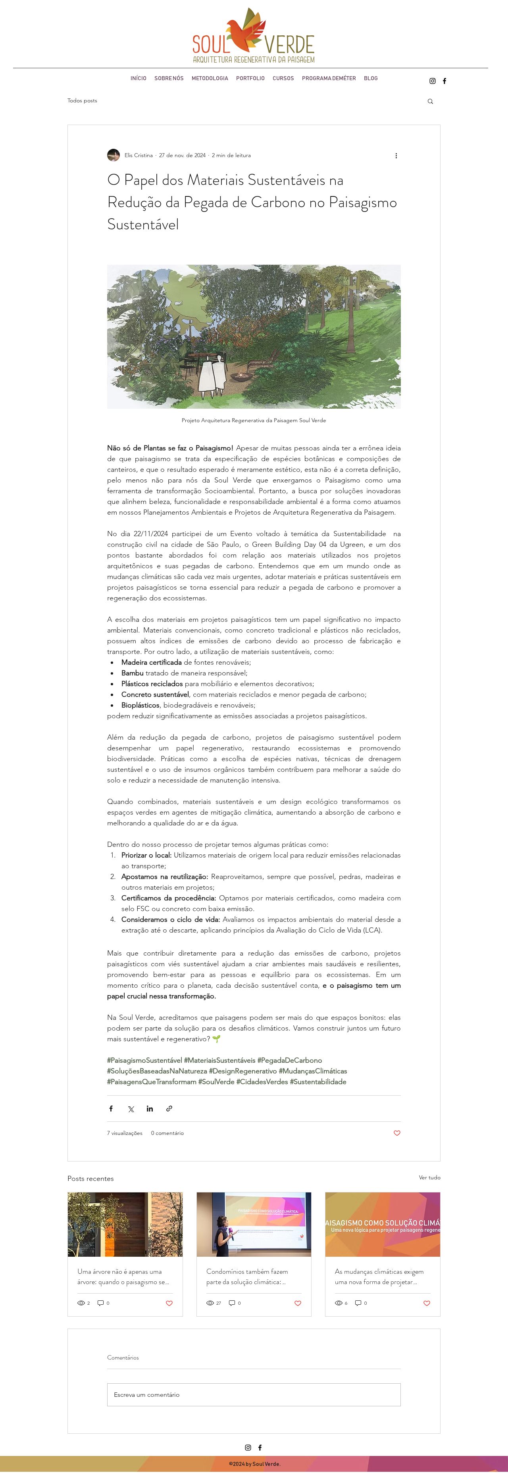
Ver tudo (430, 1177)
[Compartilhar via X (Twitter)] (130, 1108)
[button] (430, 101)
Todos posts (82, 100)
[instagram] (433, 81)
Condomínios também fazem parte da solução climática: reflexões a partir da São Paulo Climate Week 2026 (249, 1276)
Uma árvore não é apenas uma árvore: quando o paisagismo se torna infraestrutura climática (121, 1276)
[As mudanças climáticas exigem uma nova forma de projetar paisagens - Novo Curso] (382, 1224)
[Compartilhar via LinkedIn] (150, 1108)
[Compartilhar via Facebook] (111, 1108)
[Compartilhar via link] (169, 1108)
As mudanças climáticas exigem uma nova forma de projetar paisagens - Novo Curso (379, 1276)
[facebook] (444, 81)
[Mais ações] (396, 155)
